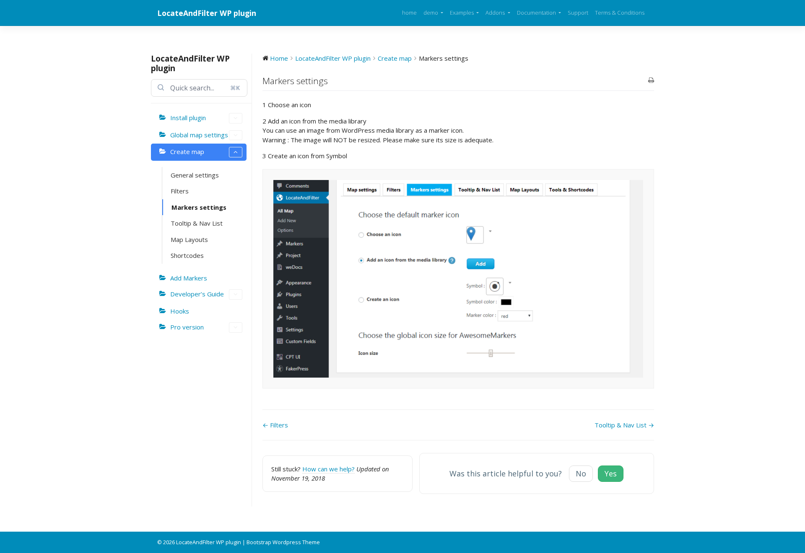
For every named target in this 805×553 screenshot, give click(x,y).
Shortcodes (187, 255)
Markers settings (198, 207)
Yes (611, 473)
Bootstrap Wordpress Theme (283, 542)
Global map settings (199, 135)
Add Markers (188, 278)
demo (431, 12)
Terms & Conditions (619, 12)
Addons (496, 12)
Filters (180, 191)
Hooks (179, 311)
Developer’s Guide (197, 294)
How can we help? (328, 469)
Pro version (187, 327)
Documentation (537, 12)
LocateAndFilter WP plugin (206, 13)
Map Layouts (189, 239)
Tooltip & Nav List (197, 223)
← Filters (275, 425)
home (409, 12)
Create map (187, 151)
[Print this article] (651, 80)
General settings (195, 175)
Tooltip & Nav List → (624, 425)
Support (578, 12)
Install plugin (188, 117)
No (581, 473)
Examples (462, 12)
